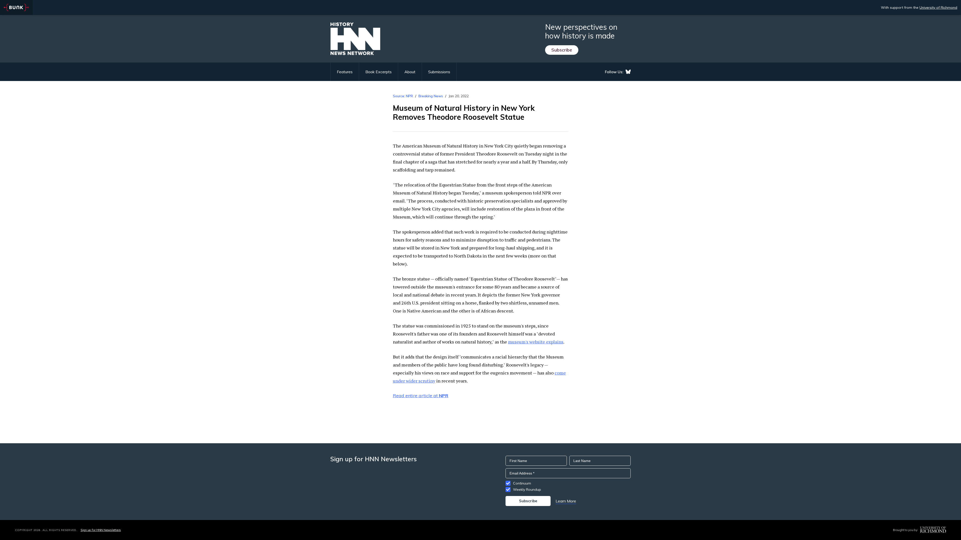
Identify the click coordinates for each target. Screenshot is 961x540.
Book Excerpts (378, 71)
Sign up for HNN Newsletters (101, 530)
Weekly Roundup (527, 489)
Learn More (566, 501)
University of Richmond (938, 7)
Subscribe (561, 50)
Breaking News (430, 96)
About (409, 71)
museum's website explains (535, 342)
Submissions (439, 71)
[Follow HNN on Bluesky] (628, 71)
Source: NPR (403, 96)
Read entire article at (420, 395)
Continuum (522, 483)
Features (345, 71)
